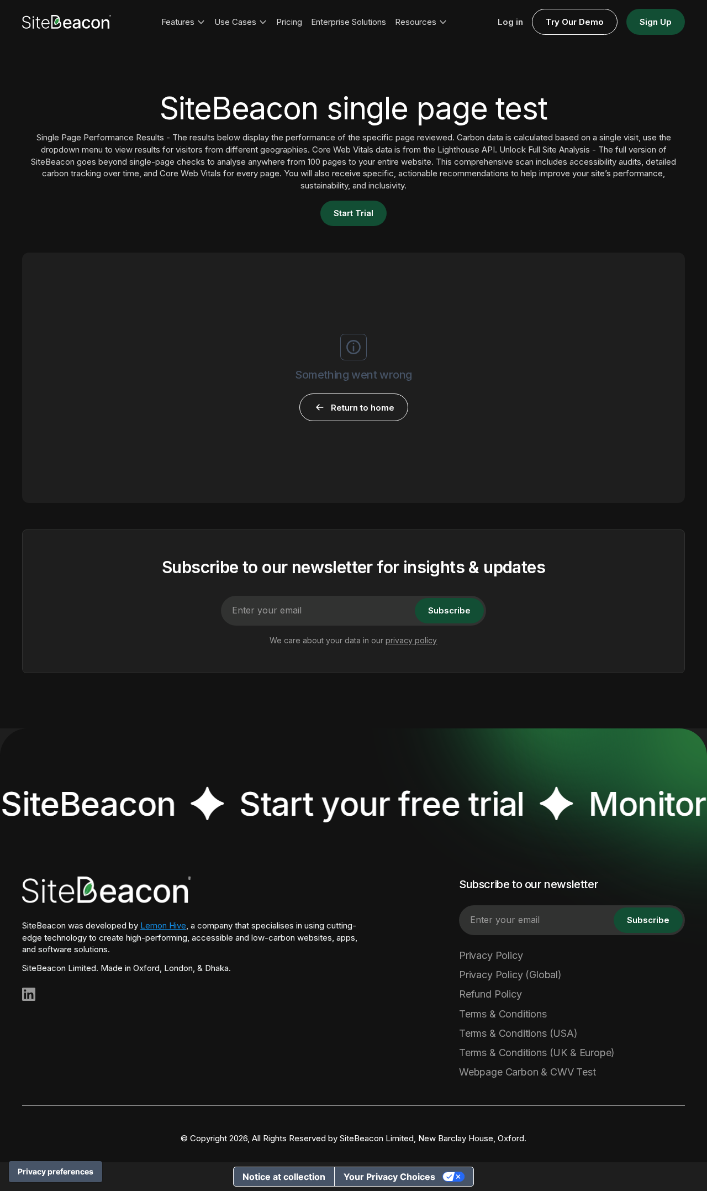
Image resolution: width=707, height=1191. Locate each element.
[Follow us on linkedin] (28, 994)
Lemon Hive (163, 925)
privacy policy (411, 640)
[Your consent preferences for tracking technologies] (55, 1171)
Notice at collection (283, 1176)
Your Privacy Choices (389, 1176)
